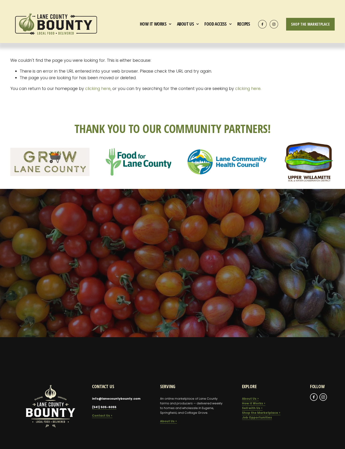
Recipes (243, 24)
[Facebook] (262, 24)
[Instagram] (274, 24)
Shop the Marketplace (310, 24)
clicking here (98, 88)
